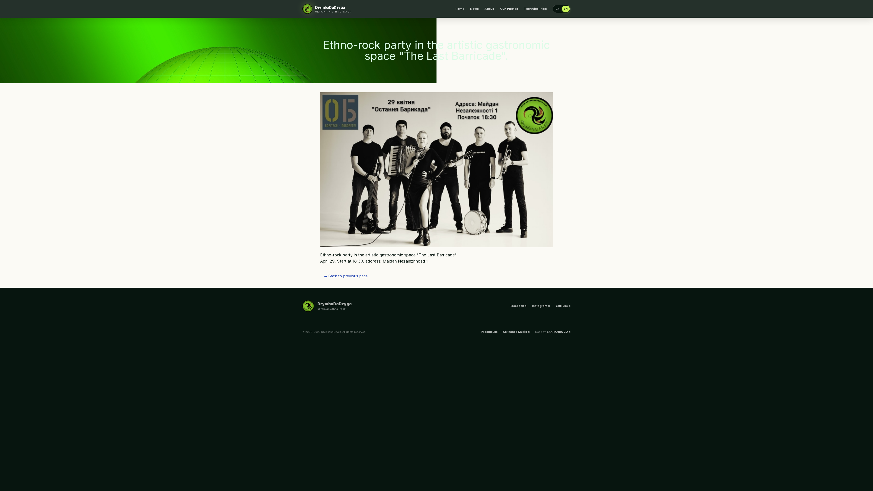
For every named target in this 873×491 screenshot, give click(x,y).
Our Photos (509, 8)
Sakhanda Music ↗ (516, 331)
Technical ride (535, 8)
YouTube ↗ (563, 306)
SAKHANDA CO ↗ (559, 331)
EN (566, 8)
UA (557, 8)
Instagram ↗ (541, 306)
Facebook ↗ (518, 306)
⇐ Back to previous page (346, 276)
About (489, 8)
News (474, 8)
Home (459, 8)
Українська (489, 331)
